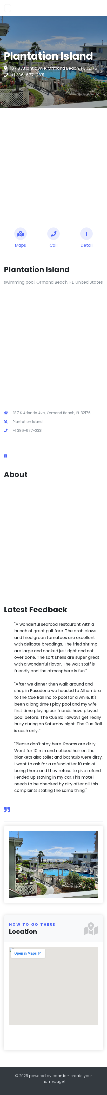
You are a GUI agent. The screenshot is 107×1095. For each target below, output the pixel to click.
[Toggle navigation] (7, 8)
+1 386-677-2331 (27, 75)
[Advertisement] (53, 165)
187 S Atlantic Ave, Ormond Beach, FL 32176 (53, 68)
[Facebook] (7, 456)
